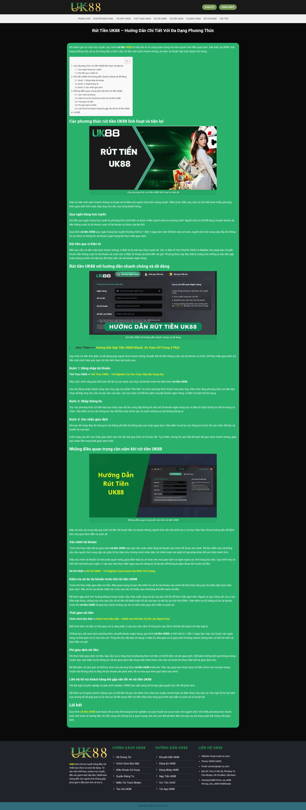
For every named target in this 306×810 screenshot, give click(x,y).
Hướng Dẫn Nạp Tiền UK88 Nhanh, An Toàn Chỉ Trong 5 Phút (137, 347)
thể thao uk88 (142, 18)
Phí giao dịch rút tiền (87, 105)
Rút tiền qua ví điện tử (88, 73)
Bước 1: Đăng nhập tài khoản (91, 80)
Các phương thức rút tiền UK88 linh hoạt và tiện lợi (98, 66)
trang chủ (84, 18)
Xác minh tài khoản (86, 95)
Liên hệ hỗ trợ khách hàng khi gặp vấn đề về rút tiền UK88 (103, 108)
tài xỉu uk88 (176, 18)
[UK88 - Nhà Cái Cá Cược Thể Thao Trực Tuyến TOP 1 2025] (85, 7)
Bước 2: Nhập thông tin (88, 84)
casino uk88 (193, 18)
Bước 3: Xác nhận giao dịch (90, 87)
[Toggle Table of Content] (125, 61)
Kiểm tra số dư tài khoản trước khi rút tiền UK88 (99, 98)
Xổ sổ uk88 (160, 18)
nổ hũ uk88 (210, 18)
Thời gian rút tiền (86, 102)
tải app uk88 (123, 18)
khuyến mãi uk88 (103, 18)
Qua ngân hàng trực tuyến (89, 69)
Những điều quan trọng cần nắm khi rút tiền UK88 (97, 91)
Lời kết (76, 112)
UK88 (129, 47)
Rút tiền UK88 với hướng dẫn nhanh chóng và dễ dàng (100, 76)
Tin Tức (223, 18)
